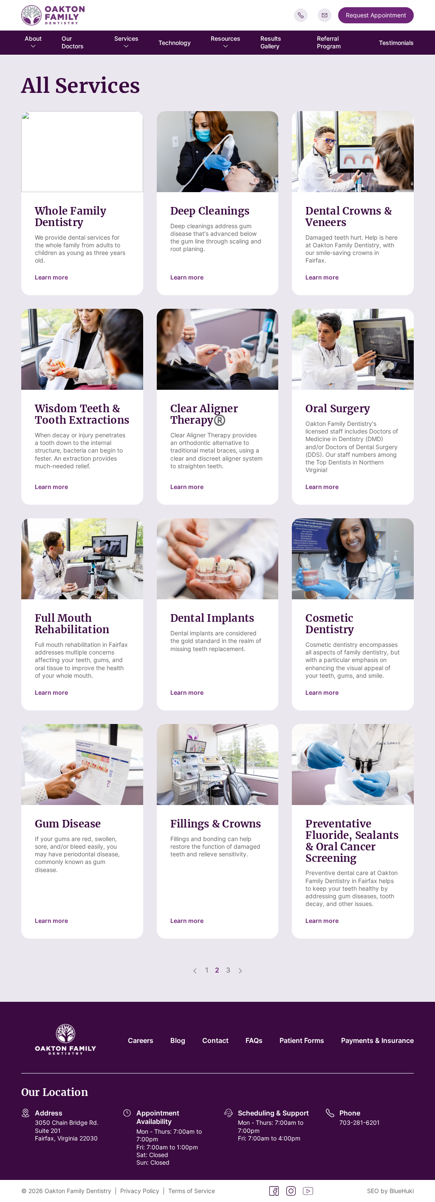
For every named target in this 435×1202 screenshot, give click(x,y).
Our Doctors (73, 42)
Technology (174, 42)
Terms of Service (191, 1190)
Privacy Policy (139, 1190)
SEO (373, 1190)
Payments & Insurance (377, 1040)
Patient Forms (302, 1040)
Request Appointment (376, 15)
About (33, 38)
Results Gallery (270, 42)
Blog (177, 1040)
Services (126, 38)
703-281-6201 (359, 1122)
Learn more (51, 277)
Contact (215, 1040)
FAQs (254, 1040)
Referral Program (329, 42)
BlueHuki (402, 1190)
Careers (140, 1040)
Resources (225, 38)
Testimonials (396, 42)
